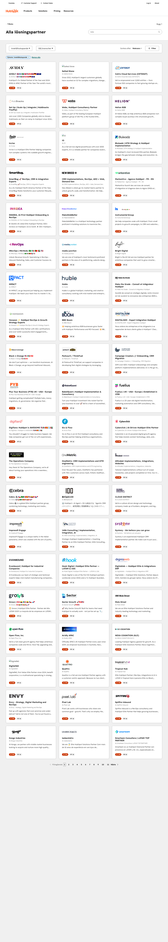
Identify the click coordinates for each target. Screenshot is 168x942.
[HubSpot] (12, 11)
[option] (19, 48)
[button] (159, 24)
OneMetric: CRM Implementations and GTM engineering (83, 462)
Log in (148, 3)
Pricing (57, 11)
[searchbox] (125, 31)
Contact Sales (48, 3)
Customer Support (30, 3)
